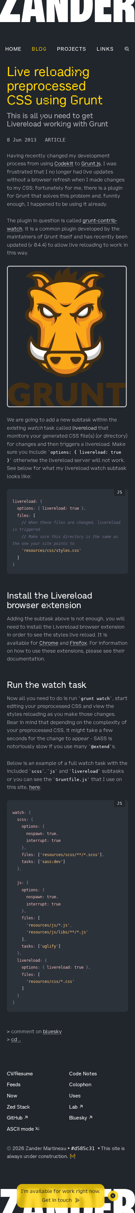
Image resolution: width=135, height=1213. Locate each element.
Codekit (63, 164)
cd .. (16, 1039)
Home (13, 48)
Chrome (48, 643)
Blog (39, 48)
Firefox (78, 643)
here (34, 787)
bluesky (52, 1032)
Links (105, 48)
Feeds (14, 1084)
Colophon (80, 1084)
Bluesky (78, 1118)
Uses (75, 1095)
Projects (72, 48)
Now (12, 1095)
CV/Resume (20, 1073)
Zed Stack (18, 1107)
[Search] (127, 48)
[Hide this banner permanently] (113, 1196)
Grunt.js (91, 164)
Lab (74, 1107)
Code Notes (83, 1073)
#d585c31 (84, 1148)
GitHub (15, 1118)
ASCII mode (21, 1129)
